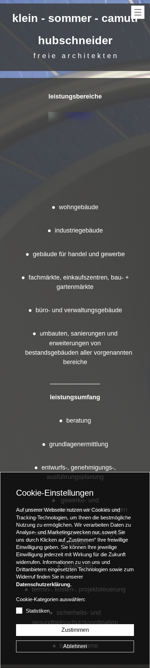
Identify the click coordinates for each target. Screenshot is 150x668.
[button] (137, 12)
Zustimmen (75, 630)
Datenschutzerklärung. (44, 584)
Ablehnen (75, 646)
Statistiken (38, 611)
